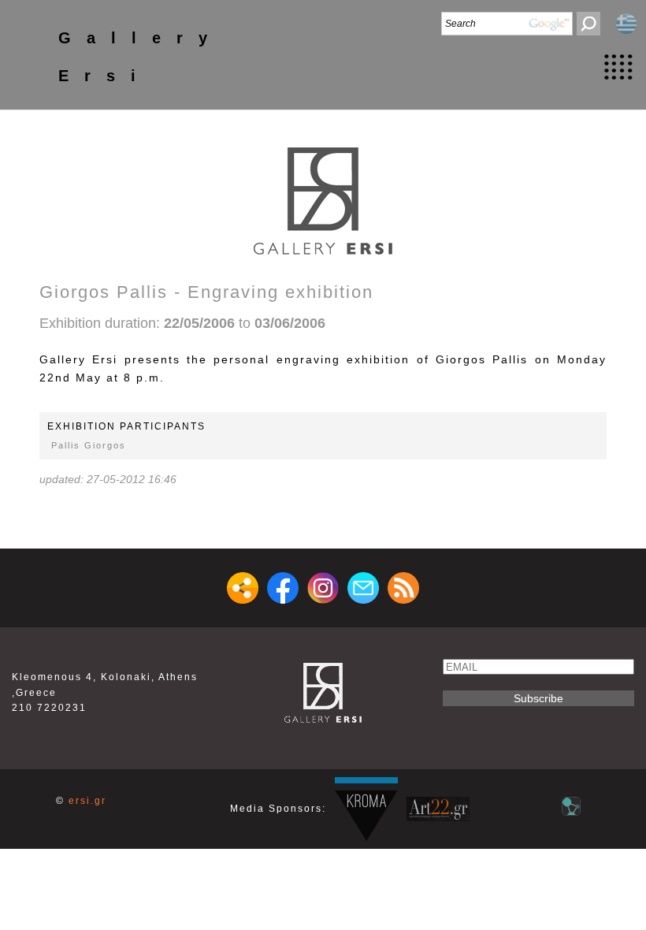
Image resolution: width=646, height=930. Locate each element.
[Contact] (363, 588)
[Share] (242, 588)
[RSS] (403, 588)
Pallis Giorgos (88, 445)
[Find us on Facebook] (283, 588)
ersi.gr (87, 800)
